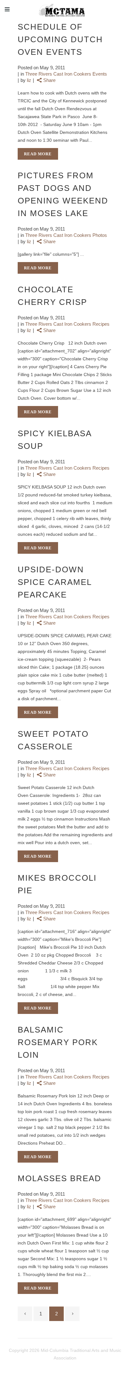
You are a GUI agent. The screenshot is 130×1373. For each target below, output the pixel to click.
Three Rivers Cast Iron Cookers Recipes (67, 324)
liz (29, 80)
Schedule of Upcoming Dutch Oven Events (60, 39)
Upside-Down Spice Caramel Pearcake (55, 582)
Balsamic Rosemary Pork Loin (58, 1042)
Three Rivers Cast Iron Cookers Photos (66, 235)
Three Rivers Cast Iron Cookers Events (66, 74)
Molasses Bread (59, 1178)
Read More (38, 154)
